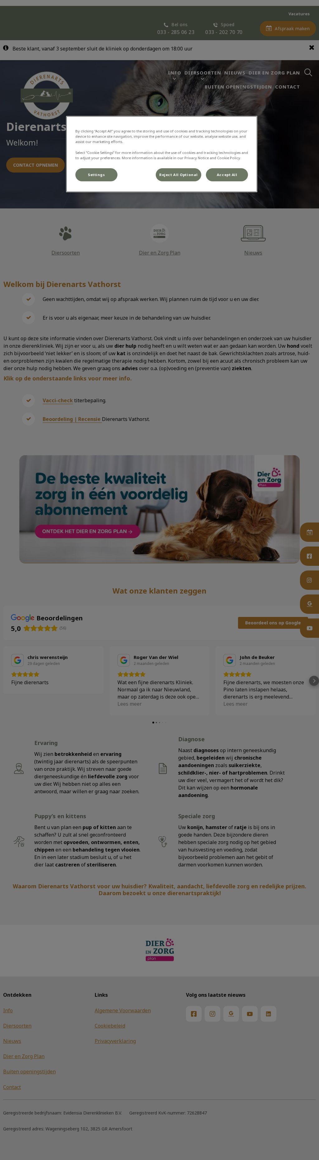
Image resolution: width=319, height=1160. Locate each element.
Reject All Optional (178, 174)
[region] (161, 154)
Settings (96, 174)
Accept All (227, 174)
